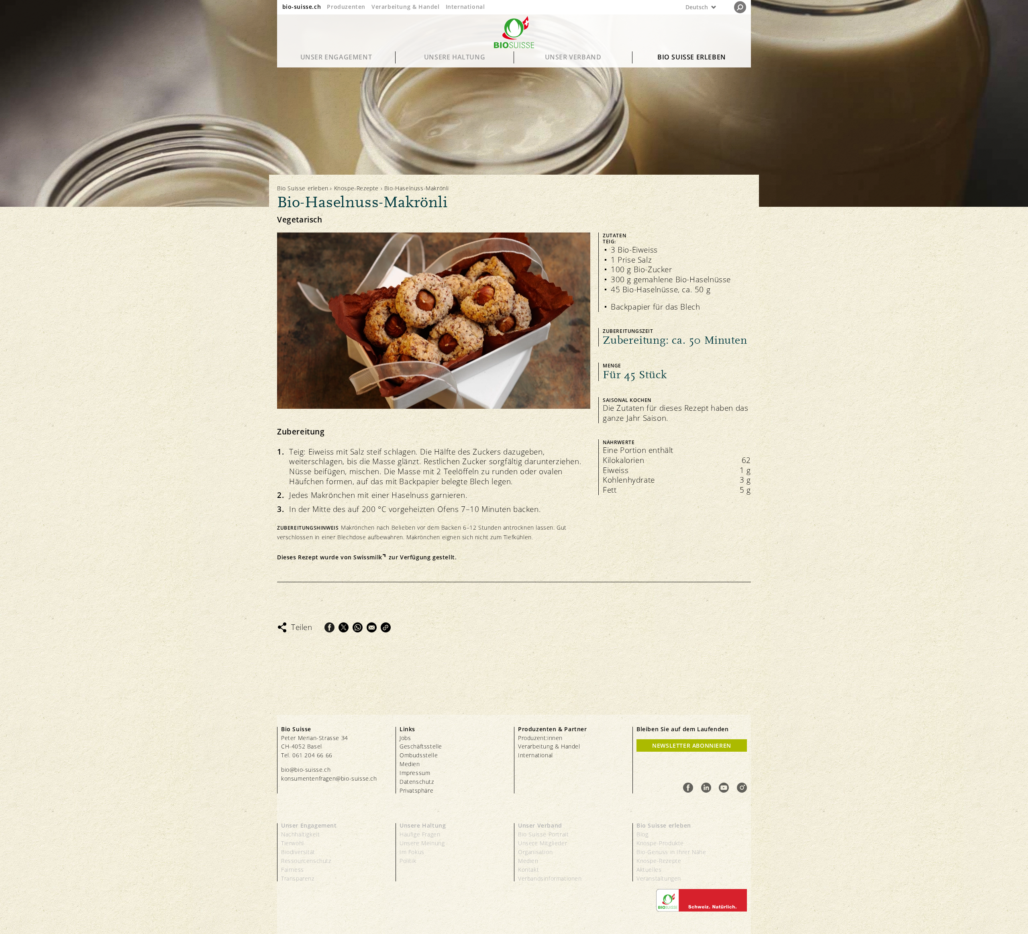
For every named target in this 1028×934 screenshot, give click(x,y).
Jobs (405, 738)
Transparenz (297, 878)
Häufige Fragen (420, 834)
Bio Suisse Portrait (543, 834)
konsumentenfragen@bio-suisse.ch (329, 778)
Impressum (415, 773)
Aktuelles (648, 869)
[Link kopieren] (386, 627)
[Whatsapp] (358, 627)
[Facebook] (329, 627)
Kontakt (528, 869)
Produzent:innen (540, 738)
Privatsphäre (416, 790)
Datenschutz (417, 781)
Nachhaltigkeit (300, 834)
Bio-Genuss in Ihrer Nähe (671, 852)
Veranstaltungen (658, 878)
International (465, 6)
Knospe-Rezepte (356, 188)
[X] (344, 627)
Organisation (535, 852)
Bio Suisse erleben (691, 57)
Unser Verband (573, 57)
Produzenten (346, 6)
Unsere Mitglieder (542, 843)
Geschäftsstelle (421, 746)
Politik (408, 861)
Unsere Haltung (454, 57)
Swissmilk (367, 557)
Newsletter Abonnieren (691, 745)
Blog (642, 834)
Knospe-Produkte (660, 843)
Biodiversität (298, 852)
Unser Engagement (336, 57)
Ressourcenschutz (306, 861)
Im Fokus (412, 852)
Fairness (292, 869)
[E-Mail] (372, 627)
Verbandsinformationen (550, 878)
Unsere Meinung (422, 843)
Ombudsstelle (419, 755)
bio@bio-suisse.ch (305, 769)
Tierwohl (292, 843)
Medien (410, 764)
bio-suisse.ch (301, 6)
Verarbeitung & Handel (405, 6)
